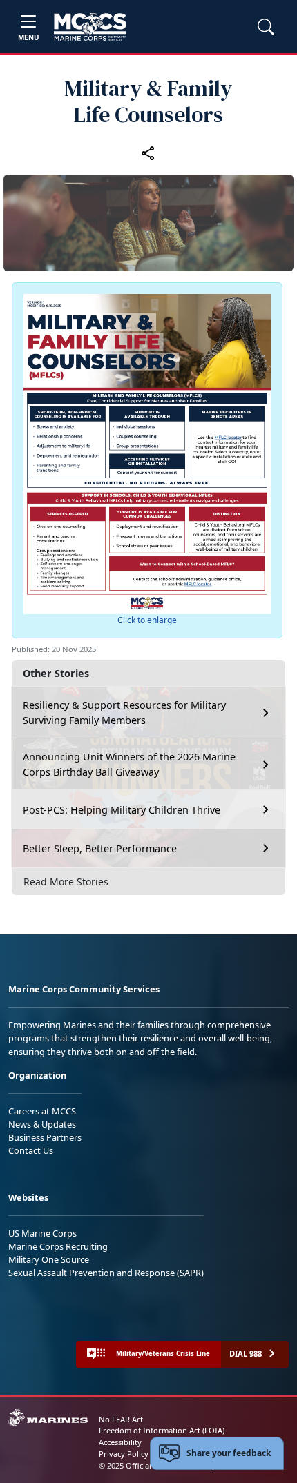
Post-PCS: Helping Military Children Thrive (121, 809)
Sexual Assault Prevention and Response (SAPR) (106, 1272)
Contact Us (30, 1150)
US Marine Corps (42, 1233)
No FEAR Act (121, 1419)
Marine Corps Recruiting (58, 1246)
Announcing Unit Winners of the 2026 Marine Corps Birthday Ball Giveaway (129, 764)
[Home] (90, 27)
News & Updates (42, 1124)
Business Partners (45, 1137)
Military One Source (48, 1259)
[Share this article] (148, 152)
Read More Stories (65, 881)
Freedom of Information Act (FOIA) (161, 1430)
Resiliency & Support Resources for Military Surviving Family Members (124, 712)
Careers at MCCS (42, 1111)
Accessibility (120, 1442)
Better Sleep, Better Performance (101, 848)
